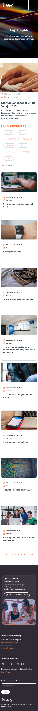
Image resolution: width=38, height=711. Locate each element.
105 (24, 554)
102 (15, 554)
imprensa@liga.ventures (9, 642)
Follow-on (27, 139)
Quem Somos (6, 672)
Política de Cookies (25, 669)
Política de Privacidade (9, 669)
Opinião (23, 145)
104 (21, 554)
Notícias (9, 145)
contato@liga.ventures (9, 648)
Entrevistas (11, 139)
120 (29, 554)
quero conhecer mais (17, 595)
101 (12, 554)
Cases (21, 132)
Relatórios (10, 152)
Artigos (9, 132)
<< (6, 554)
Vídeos (8, 158)
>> (32, 554)
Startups (26, 152)
